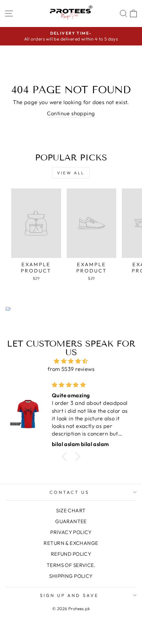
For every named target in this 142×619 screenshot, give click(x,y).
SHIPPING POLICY (70, 576)
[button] (66, 456)
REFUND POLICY (71, 554)
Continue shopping (71, 113)
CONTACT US (69, 492)
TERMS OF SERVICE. (71, 565)
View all (71, 172)
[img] (71, 361)
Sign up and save (69, 595)
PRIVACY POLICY (71, 532)
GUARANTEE (71, 521)
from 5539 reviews (71, 368)
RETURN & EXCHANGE (71, 543)
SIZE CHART (71, 510)
